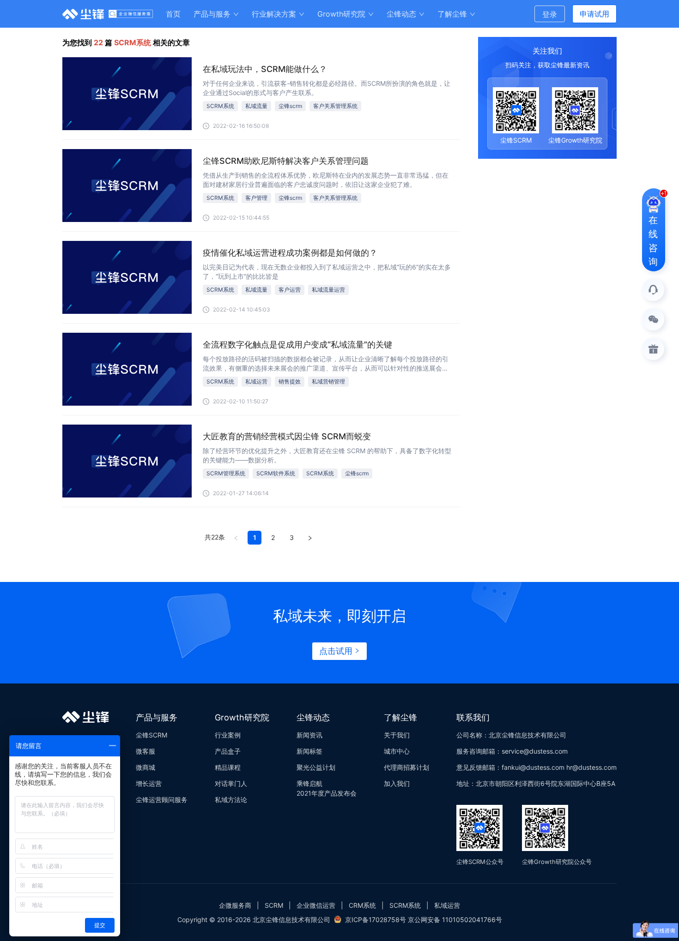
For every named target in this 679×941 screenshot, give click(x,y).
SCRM (274, 905)
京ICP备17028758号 (375, 919)
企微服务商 (235, 905)
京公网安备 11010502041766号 (455, 919)
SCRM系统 (405, 905)
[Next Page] (310, 537)
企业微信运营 (316, 905)
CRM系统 (362, 905)
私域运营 (447, 905)
